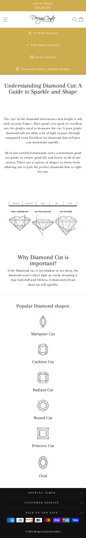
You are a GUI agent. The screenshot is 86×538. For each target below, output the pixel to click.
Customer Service (42, 502)
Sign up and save (42, 512)
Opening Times (42, 492)
